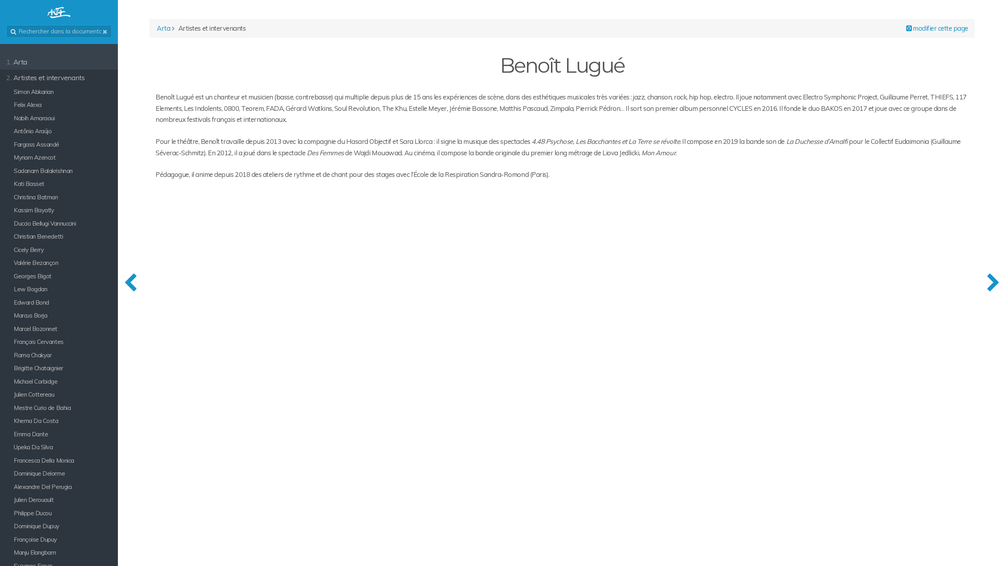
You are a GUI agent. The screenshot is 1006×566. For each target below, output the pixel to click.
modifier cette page (940, 28)
